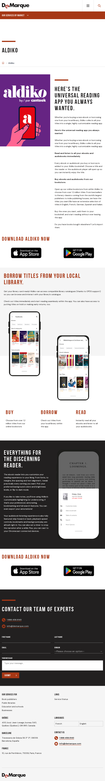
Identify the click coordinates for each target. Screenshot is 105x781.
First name (6, 637)
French (59, 723)
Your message (7, 658)
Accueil (3, 63)
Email (4, 647)
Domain (57, 647)
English (83, 723)
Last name (58, 637)
